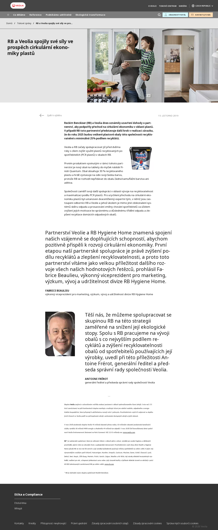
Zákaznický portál (177, 15)
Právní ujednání (79, 523)
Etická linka (20, 503)
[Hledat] (159, 14)
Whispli (18, 508)
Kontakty (19, 523)
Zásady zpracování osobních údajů (110, 523)
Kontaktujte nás (203, 15)
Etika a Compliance (28, 494)
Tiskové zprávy (24, 23)
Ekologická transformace (90, 14)
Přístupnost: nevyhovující (53, 523)
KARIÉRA (183, 6)
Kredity (32, 523)
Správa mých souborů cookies (182, 523)
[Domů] (8, 15)
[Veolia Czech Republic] (18, 5)
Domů (9, 23)
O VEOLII (152, 6)
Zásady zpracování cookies (147, 523)
